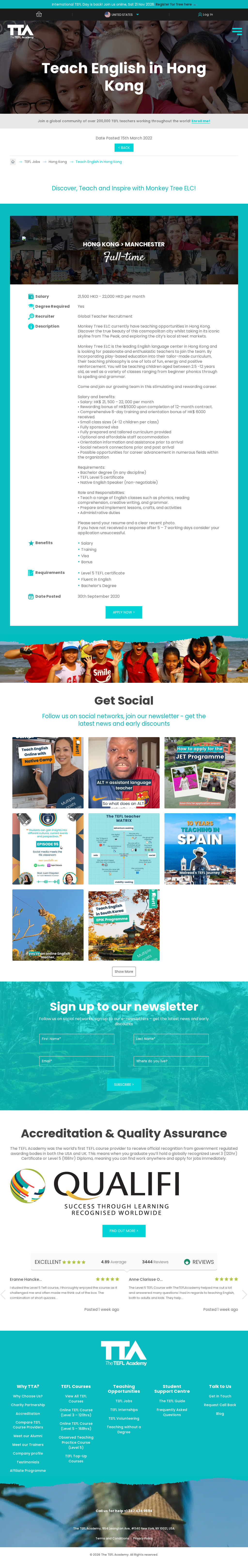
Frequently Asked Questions (172, 1412)
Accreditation (28, 1413)
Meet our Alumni (28, 1435)
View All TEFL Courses (76, 1399)
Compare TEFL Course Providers (28, 1425)
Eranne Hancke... (26, 1279)
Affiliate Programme (28, 1470)
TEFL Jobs (32, 161)
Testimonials (28, 1462)
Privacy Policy (143, 1538)
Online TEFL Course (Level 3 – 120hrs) (76, 1412)
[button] (48, 772)
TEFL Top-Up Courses (76, 1459)
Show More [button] (124, 971)
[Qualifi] (124, 1192)
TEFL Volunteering (123, 1418)
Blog (220, 1413)
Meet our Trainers (28, 1444)
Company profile (28, 1453)
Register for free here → (175, 4)
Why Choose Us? (28, 1396)
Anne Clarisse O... (146, 1279)
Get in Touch (220, 1396)
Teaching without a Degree (124, 1429)
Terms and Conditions (112, 1538)
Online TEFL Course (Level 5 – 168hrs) (76, 1426)
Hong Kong (58, 161)
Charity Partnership (28, 1404)
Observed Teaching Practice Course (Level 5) (76, 1442)
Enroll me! (201, 121)
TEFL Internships (124, 1409)
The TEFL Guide (172, 1401)
